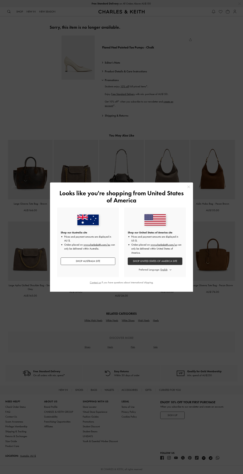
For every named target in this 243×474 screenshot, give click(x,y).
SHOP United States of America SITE (155, 261)
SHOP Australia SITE (88, 261)
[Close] (188, 186)
